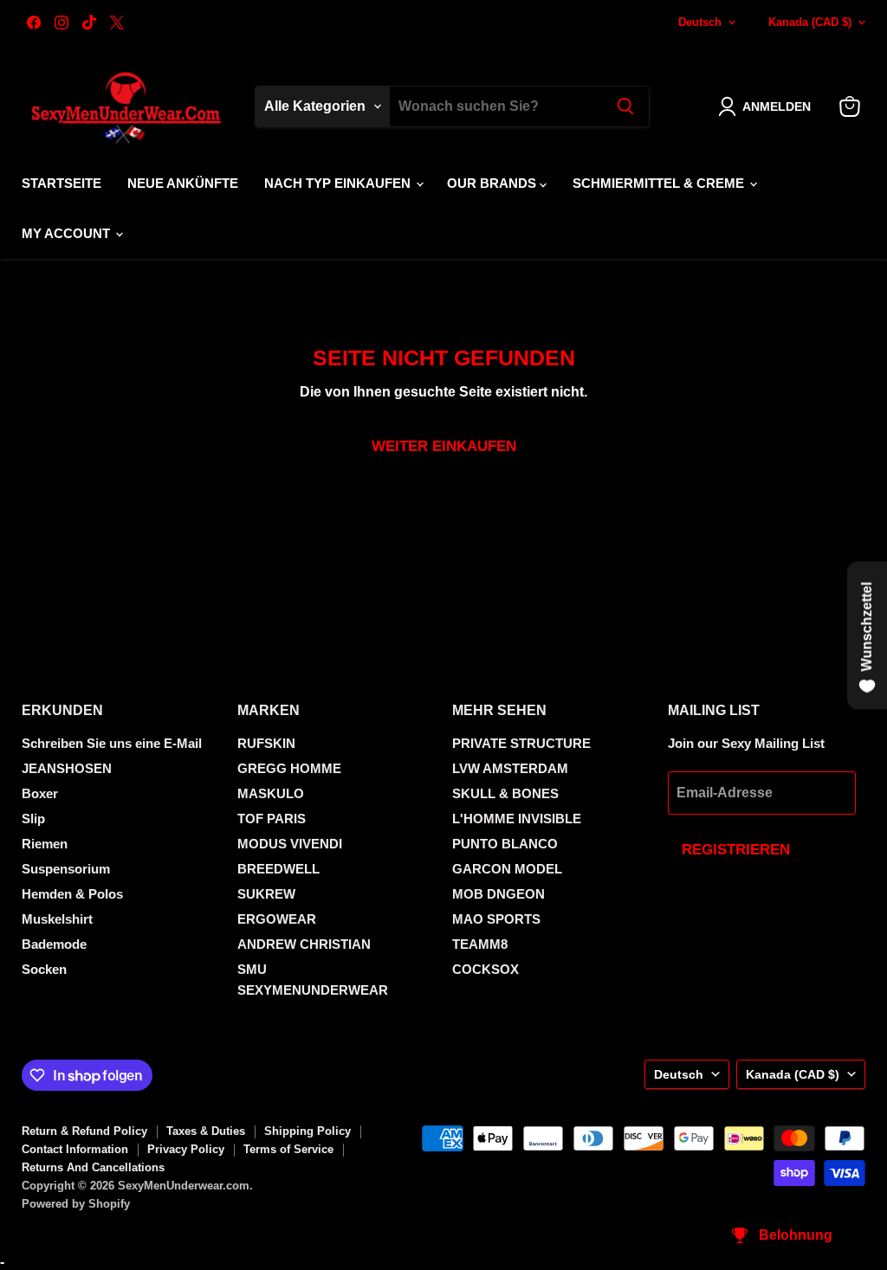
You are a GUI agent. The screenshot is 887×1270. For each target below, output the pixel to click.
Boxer (40, 793)
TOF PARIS (271, 818)
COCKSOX (485, 969)
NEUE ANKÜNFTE (182, 183)
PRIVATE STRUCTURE (521, 743)
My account (67, 233)
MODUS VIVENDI (289, 843)
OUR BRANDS (493, 183)
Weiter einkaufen (444, 446)
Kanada (809, 22)
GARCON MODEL (507, 868)
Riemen (45, 843)
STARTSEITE (61, 183)
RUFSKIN (266, 743)
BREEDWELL (278, 868)
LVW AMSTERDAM (510, 768)
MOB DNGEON (498, 893)
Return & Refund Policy (84, 1131)
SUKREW (266, 893)
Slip (33, 818)
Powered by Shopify (76, 1203)
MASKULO (270, 793)
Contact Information (75, 1149)
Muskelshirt (57, 919)
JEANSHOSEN (67, 768)
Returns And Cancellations (93, 1167)
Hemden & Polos (72, 893)
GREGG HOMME (289, 768)
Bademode (54, 944)
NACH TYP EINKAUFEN (339, 183)
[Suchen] (625, 106)
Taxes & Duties (205, 1131)
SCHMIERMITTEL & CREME (660, 183)
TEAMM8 (480, 944)
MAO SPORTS (496, 919)
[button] (768, 106)
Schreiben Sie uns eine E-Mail (112, 743)
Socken (44, 969)
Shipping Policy (307, 1131)
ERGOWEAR (276, 919)
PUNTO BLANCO (505, 843)
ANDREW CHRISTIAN (304, 944)
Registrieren (736, 849)
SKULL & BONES (505, 793)
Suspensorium (66, 868)
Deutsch (700, 22)
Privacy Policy (185, 1149)
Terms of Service (288, 1149)
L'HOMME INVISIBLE (516, 818)
